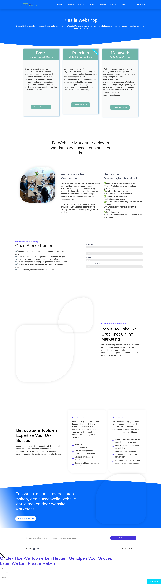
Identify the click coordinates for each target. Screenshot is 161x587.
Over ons (113, 4)
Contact (123, 4)
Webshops (70, 4)
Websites (59, 4)
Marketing (81, 4)
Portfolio (91, 4)
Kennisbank (102, 4)
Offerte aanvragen (41, 107)
